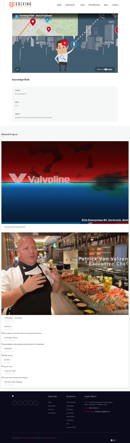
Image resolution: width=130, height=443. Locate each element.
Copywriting (69, 420)
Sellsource (7, 326)
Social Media (69, 413)
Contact (115, 5)
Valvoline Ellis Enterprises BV (15, 227)
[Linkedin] (14, 403)
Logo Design (8, 329)
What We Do (70, 5)
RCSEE (7, 360)
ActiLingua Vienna (10, 338)
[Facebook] (25, 403)
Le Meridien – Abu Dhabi (13, 318)
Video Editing (70, 406)
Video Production (10, 340)
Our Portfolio (94, 5)
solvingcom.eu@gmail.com (102, 411)
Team (82, 5)
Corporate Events (71, 427)
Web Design (7, 362)
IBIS (67, 424)
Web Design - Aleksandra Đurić (108, 438)
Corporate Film (9, 229)
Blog (106, 5)
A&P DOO (8, 349)
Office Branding (9, 385)
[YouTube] (20, 403)
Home (59, 5)
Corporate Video (10, 371)
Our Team (51, 409)
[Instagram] (30, 403)
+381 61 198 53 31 (94, 408)
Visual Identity (70, 416)
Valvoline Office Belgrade (13, 382)
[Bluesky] (36, 403)
